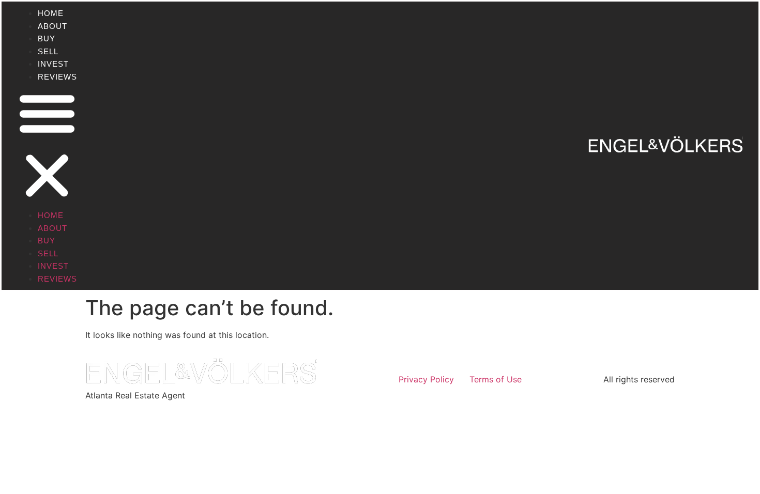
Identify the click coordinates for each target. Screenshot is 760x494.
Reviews (57, 76)
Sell (48, 51)
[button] (47, 146)
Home (51, 13)
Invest (53, 63)
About (52, 26)
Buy (46, 38)
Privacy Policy (426, 379)
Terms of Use (495, 379)
